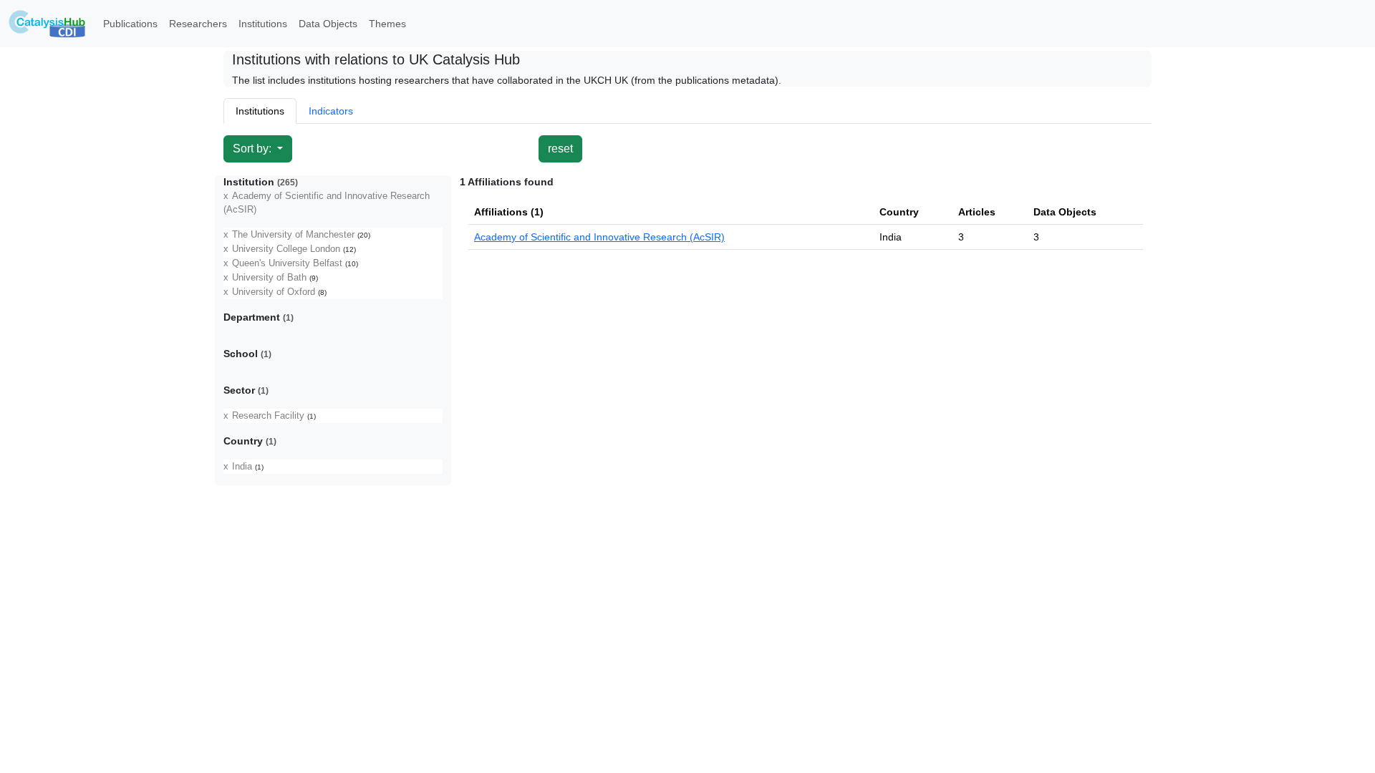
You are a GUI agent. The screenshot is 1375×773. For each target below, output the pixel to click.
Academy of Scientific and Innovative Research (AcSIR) (599, 237)
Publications (130, 23)
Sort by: (253, 148)
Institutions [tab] (260, 111)
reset (560, 148)
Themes (387, 23)
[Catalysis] (47, 24)
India (242, 467)
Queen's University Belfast (287, 263)
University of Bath (269, 278)
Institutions (262, 23)
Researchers (198, 23)
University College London (286, 249)
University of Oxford (273, 292)
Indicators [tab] (331, 111)
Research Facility (268, 416)
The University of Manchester (293, 235)
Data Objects (328, 23)
